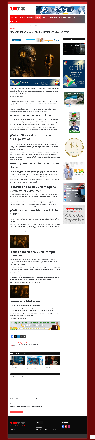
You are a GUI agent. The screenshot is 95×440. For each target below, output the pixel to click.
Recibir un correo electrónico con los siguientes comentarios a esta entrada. (26, 406)
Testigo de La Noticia (16, 35)
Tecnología (38, 17)
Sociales (69, 17)
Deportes (44, 17)
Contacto (22, 2)
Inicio (12, 17)
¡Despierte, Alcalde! (14, 366)
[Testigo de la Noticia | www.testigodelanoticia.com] (18, 9)
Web (37, 398)
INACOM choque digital (50, 366)
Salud (55, 17)
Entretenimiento (62, 17)
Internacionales (30, 17)
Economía (50, 17)
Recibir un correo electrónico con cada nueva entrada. (22, 409)
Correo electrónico (14, 398)
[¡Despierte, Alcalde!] (17, 360)
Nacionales (22, 17)
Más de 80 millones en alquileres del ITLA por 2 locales (34, 366)
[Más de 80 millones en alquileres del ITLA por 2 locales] (35, 360)
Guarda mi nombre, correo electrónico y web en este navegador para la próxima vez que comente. (31, 403)
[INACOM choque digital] (52, 360)
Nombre (12, 392)
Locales (16, 17)
